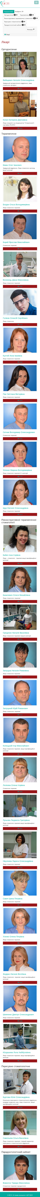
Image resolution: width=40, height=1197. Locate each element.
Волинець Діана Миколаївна (15, 279)
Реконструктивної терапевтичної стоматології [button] (19, 18)
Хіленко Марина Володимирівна (17, 470)
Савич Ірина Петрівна (12, 898)
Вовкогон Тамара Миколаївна (16, 1182)
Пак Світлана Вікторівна (14, 394)
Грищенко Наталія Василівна (16, 632)
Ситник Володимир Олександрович (19, 432)
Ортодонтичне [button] (9, 15)
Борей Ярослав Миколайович (16, 242)
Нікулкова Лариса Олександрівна (18, 861)
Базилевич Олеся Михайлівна (16, 595)
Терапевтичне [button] (25, 15)
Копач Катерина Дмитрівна (15, 119)
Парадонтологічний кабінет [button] (13, 25)
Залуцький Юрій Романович (15, 708)
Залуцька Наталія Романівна (16, 670)
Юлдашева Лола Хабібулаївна (16, 1052)
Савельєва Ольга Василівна (15, 1138)
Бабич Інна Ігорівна (11, 554)
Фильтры (30, 29)
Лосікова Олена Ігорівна (14, 785)
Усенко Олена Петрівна (13, 936)
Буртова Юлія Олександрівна (16, 1097)
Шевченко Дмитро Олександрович (18, 1014)
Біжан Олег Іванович (12, 165)
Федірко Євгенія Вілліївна (14, 974)
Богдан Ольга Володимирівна (16, 204)
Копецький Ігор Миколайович (16, 745)
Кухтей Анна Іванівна (12, 355)
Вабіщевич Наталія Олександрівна (18, 80)
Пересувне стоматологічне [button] (13, 22)
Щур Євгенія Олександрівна (15, 507)
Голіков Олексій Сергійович (15, 318)
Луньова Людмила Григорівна (16, 820)
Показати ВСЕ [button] (8, 12)
